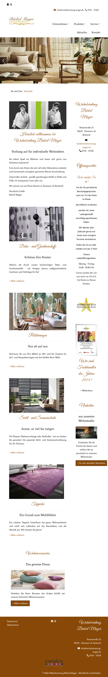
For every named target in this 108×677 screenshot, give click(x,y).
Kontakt (96, 32)
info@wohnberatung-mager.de (70, 10)
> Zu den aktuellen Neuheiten (91, 463)
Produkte (79, 24)
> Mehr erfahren (16, 281)
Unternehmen (60, 24)
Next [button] (104, 60)
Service (95, 24)
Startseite (28, 91)
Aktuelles (82, 32)
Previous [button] (3, 60)
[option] (54, 60)
